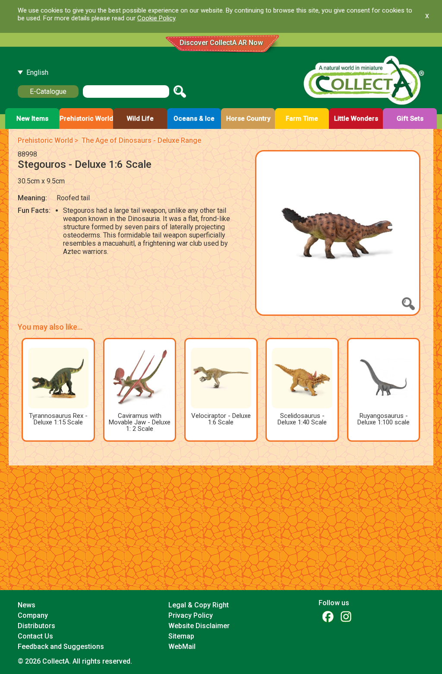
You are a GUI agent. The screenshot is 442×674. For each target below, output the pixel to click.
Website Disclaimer (199, 626)
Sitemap (181, 636)
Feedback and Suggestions (61, 646)
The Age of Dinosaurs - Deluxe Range (141, 140)
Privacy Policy (190, 615)
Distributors (36, 626)
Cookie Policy (156, 18)
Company (33, 615)
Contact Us (35, 636)
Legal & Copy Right (198, 605)
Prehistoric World (45, 140)
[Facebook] (328, 616)
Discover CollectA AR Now (221, 43)
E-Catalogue (48, 91)
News (26, 605)
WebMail (182, 646)
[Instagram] (346, 616)
